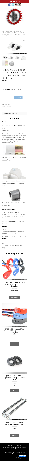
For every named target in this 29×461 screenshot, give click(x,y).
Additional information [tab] (10, 113)
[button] (24, 40)
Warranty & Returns (20, 447)
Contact (12, 445)
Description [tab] (7, 110)
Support (18, 445)
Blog (22, 445)
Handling (8, 32)
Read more (14, 344)
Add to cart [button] (14, 390)
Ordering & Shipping (8, 447)
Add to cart (18, 97)
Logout (15, 1)
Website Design (13, 457)
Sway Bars (13, 32)
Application (6, 89)
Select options (14, 297)
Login (10, 1)
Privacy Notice (14, 449)
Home (3, 31)
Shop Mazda (9, 31)
